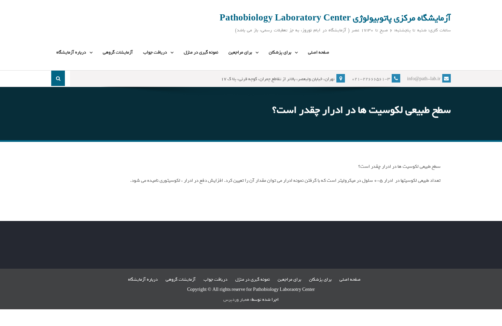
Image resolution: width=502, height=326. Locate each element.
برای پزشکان (280, 52)
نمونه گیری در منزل (201, 52)
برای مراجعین (240, 52)
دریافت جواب (155, 52)
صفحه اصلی (318, 52)
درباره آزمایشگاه (71, 52)
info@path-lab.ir (424, 79)
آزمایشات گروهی (118, 52)
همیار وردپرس (236, 299)
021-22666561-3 (371, 79)
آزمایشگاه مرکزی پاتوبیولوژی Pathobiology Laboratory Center (335, 18)
